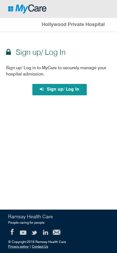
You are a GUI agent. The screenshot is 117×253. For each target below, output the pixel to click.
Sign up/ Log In (62, 89)
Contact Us (40, 246)
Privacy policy (18, 246)
